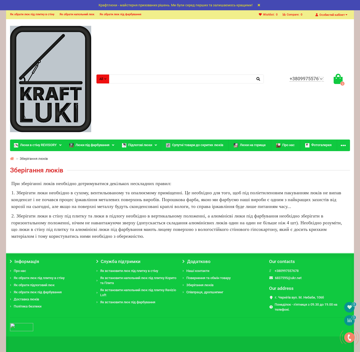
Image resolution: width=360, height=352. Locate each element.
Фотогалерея (321, 145)
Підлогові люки (140, 145)
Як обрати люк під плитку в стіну (32, 14)
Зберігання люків (199, 285)
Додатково (199, 261)
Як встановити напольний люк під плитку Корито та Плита (138, 280)
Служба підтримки (120, 261)
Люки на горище (253, 145)
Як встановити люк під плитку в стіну (129, 271)
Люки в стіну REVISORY (38, 145)
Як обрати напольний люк (77, 14)
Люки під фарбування (92, 145)
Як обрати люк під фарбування (120, 14)
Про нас (288, 145)
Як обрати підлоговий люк (34, 285)
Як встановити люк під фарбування (127, 302)
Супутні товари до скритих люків (197, 145)
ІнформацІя (26, 261)
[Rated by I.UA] (21, 327)
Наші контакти (197, 271)
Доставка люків (26, 299)
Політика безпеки (27, 306)
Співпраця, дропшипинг (204, 292)
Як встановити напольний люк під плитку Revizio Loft (138, 292)
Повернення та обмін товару (208, 278)
